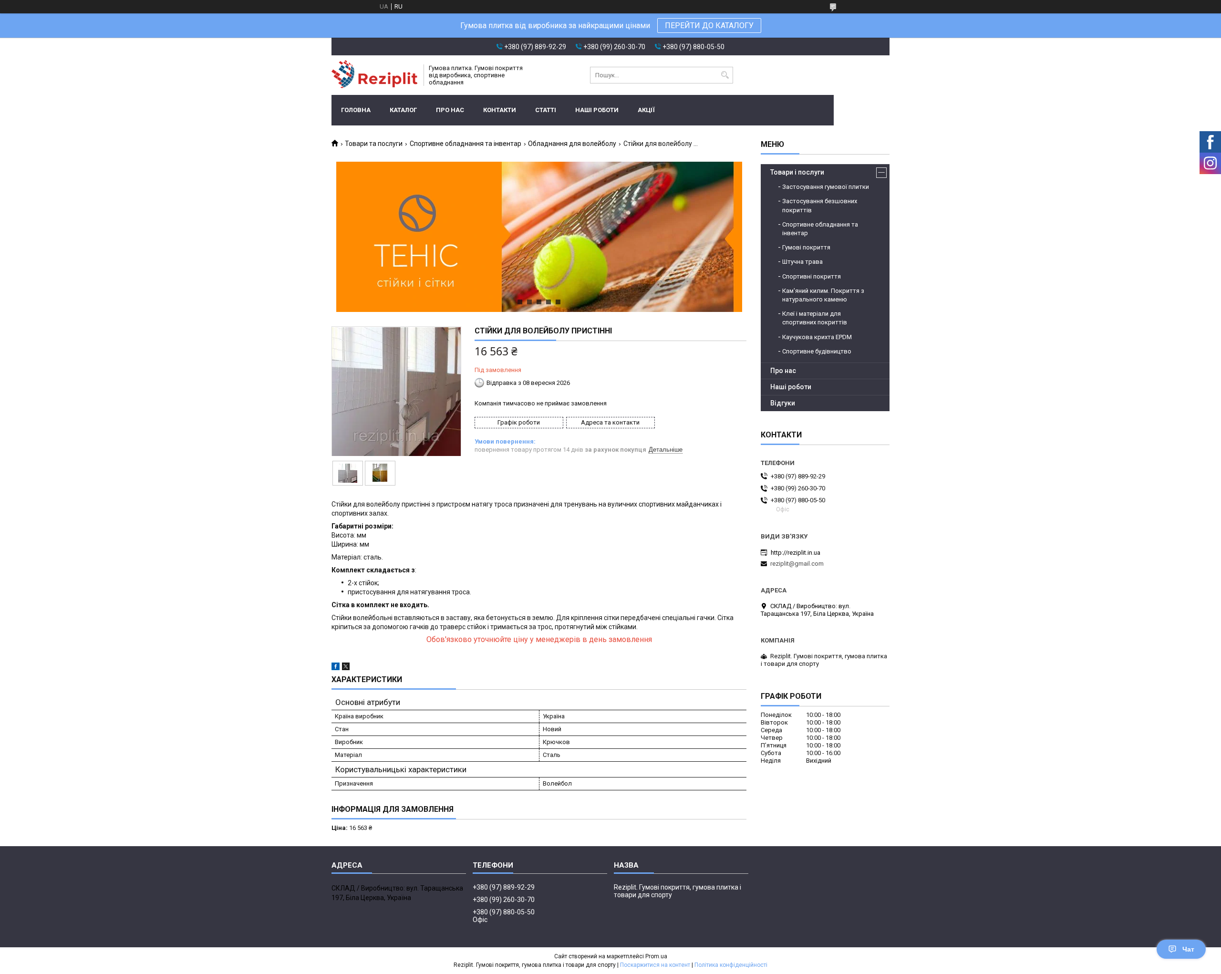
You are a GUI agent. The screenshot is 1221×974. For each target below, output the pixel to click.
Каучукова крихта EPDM (817, 337)
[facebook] (335, 668)
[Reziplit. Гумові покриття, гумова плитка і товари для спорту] (374, 75)
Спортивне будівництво (816, 351)
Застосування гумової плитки (825, 186)
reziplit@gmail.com (797, 563)
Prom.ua (656, 956)
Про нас (450, 110)
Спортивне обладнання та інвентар (465, 143)
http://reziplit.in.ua (795, 552)
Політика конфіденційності (730, 965)
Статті (545, 110)
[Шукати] (724, 75)
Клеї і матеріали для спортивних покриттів (814, 318)
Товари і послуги (797, 172)
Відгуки (782, 403)
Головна (356, 110)
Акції (646, 110)
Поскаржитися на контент (655, 965)
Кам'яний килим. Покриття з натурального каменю (823, 295)
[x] (346, 668)
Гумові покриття (806, 247)
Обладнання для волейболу (572, 143)
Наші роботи (597, 110)
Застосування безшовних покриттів (819, 205)
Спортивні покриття (811, 276)
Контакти (499, 110)
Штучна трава (802, 261)
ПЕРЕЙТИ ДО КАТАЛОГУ (709, 25)
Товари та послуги (374, 143)
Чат (1188, 949)
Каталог (403, 110)
